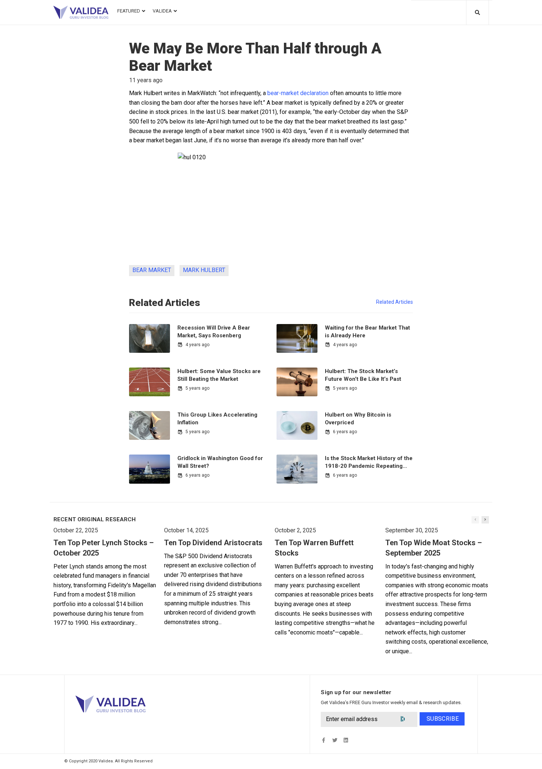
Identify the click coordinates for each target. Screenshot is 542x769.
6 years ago (345, 431)
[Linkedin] (345, 740)
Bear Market (151, 270)
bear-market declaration (298, 93)
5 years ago (197, 388)
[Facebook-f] (323, 740)
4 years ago (197, 344)
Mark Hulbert (204, 270)
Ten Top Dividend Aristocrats (213, 542)
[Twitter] (334, 740)
